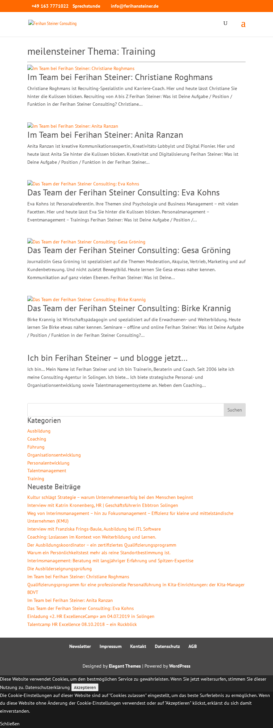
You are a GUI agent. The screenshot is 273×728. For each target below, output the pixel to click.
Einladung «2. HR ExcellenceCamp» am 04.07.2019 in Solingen (90, 616)
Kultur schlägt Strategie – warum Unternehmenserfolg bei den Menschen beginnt (110, 497)
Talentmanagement (46, 471)
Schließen (10, 724)
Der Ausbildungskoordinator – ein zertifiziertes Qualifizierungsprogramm (101, 545)
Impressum (111, 646)
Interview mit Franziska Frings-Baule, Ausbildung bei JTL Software (94, 529)
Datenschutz (167, 646)
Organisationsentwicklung (54, 455)
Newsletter (80, 646)
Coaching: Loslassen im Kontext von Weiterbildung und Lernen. (91, 537)
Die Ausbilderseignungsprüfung (59, 569)
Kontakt (138, 646)
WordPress (179, 666)
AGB (192, 646)
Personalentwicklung (48, 463)
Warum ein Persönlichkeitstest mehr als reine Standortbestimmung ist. (98, 553)
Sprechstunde (86, 6)
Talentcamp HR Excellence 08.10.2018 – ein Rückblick (82, 624)
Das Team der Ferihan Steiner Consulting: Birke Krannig (129, 307)
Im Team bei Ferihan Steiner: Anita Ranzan (105, 134)
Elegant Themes (125, 666)
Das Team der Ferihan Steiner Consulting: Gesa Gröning (129, 249)
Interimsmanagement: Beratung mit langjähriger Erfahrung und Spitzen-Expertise (110, 561)
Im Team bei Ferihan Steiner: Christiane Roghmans (120, 76)
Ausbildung (39, 431)
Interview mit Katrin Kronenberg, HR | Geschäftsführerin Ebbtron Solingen (102, 505)
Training (35, 479)
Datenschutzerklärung (47, 687)
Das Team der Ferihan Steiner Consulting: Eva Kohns (123, 192)
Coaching (36, 439)
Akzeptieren (85, 687)
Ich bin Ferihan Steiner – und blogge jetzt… (107, 357)
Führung (36, 447)
